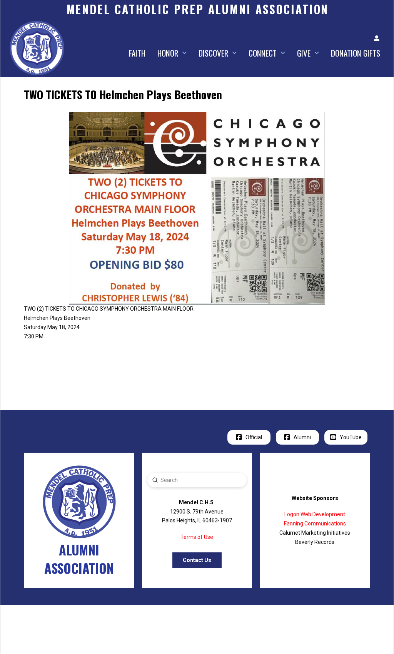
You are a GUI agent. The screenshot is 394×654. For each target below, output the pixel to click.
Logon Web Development (314, 514)
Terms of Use (196, 537)
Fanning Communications (315, 523)
